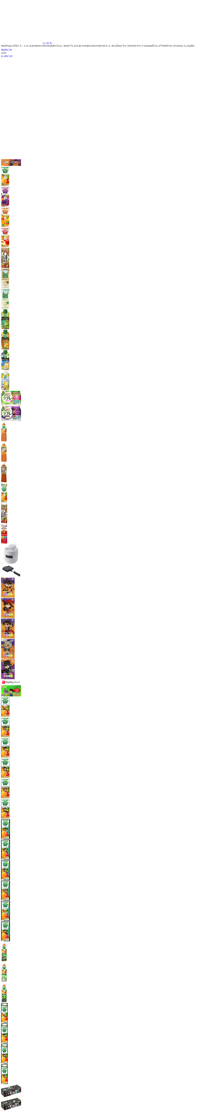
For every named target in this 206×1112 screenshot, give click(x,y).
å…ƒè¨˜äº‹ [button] (47, 43)
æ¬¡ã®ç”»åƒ (6, 56)
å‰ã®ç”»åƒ (6, 49)
